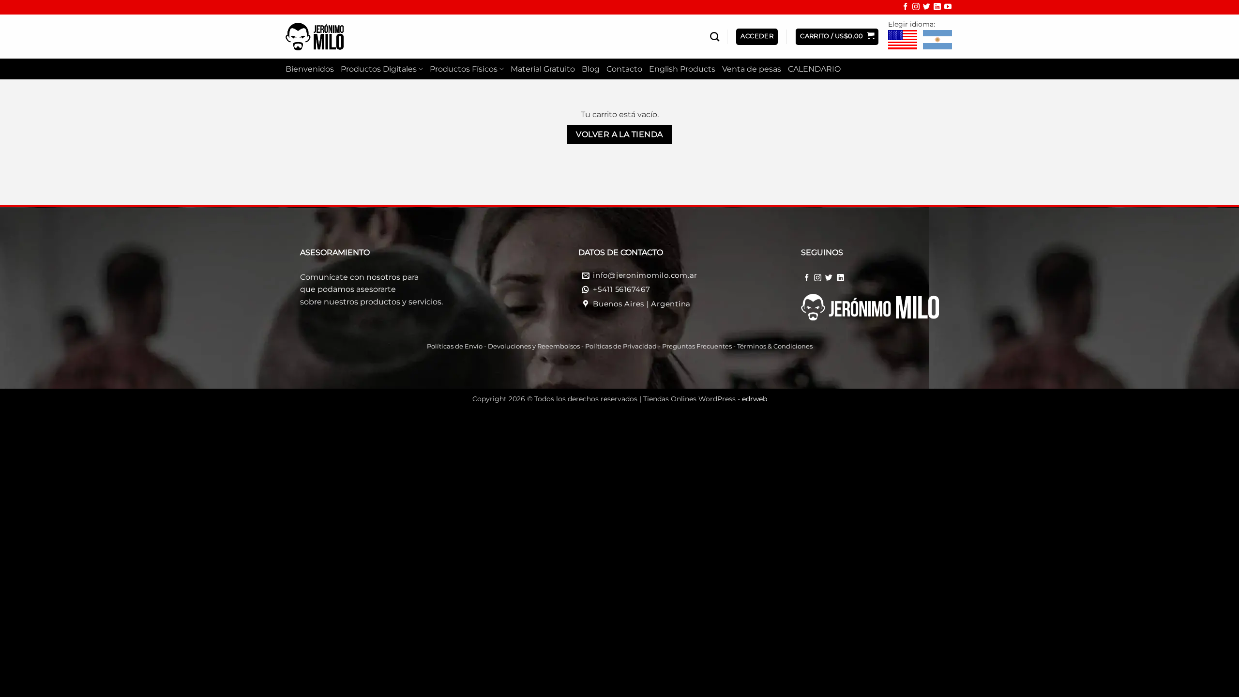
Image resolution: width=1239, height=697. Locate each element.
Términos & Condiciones (775, 346)
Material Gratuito (543, 69)
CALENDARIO (814, 69)
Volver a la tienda (619, 134)
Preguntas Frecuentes (697, 346)
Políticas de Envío (455, 346)
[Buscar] (714, 36)
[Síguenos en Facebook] (905, 7)
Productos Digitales (379, 69)
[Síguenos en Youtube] (948, 7)
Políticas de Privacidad (621, 346)
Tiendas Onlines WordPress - (705, 398)
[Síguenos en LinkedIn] (937, 7)
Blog (591, 69)
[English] (902, 40)
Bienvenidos (310, 69)
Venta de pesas (751, 69)
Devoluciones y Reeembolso (532, 346)
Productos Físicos (464, 69)
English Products (682, 69)
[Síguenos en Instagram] (916, 7)
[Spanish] (937, 40)
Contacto (624, 69)
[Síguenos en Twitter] (926, 7)
